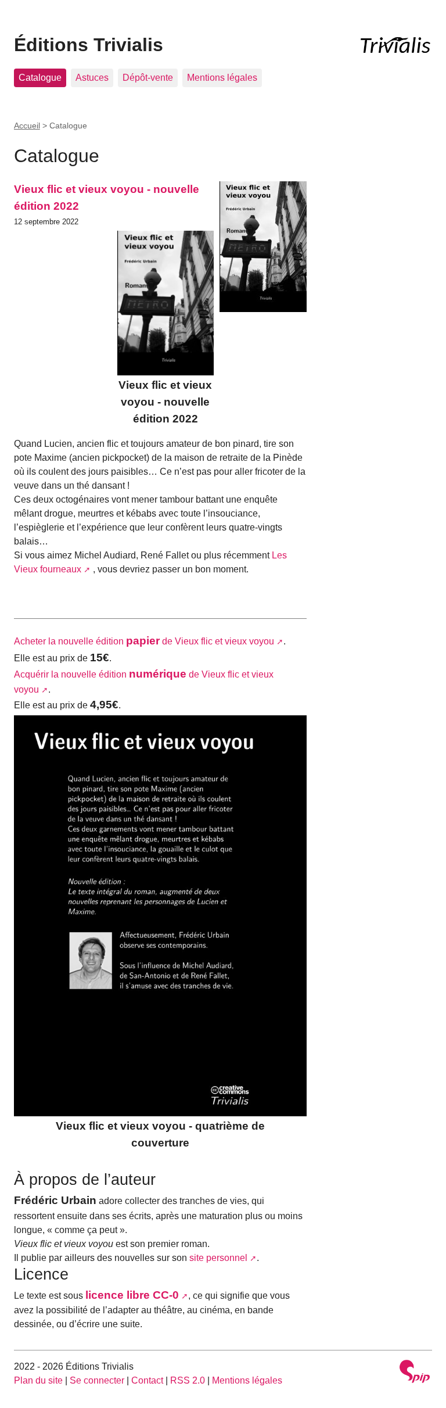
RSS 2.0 (187, 1380)
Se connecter (97, 1380)
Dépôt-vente (148, 78)
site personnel (218, 1258)
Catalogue (40, 78)
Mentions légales (222, 78)
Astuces (92, 78)
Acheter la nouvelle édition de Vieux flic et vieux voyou (144, 641)
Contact (147, 1380)
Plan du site (38, 1380)
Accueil (27, 125)
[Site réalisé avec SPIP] (414, 1373)
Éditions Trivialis (88, 44)
